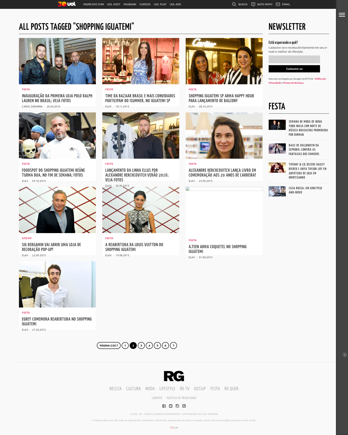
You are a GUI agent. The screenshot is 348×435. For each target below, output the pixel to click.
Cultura (133, 389)
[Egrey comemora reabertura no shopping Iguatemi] (57, 306)
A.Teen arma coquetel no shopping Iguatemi (218, 249)
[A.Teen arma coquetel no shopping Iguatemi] (224, 190)
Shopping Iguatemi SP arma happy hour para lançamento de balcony (221, 98)
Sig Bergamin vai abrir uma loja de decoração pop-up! (51, 247)
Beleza (116, 389)
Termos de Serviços (293, 82)
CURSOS (145, 4)
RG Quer (231, 389)
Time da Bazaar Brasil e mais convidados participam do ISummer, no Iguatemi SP (140, 98)
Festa (215, 389)
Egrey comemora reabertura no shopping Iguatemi (57, 321)
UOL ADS (175, 4)
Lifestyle (167, 389)
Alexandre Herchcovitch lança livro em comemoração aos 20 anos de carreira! (222, 173)
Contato (157, 398)
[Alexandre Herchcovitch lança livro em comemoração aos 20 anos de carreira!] (224, 157)
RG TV (185, 389)
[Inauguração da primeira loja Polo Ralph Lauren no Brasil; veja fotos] (57, 83)
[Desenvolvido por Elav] (174, 429)
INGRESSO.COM (93, 4)
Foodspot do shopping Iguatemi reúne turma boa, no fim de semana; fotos (53, 173)
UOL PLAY (160, 4)
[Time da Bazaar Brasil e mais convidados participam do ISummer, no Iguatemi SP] (140, 83)
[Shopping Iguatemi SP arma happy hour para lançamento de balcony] (224, 83)
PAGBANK (130, 4)
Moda (150, 389)
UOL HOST (113, 4)
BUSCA (243, 4)
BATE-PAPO (264, 4)
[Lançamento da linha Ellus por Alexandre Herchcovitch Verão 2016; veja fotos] (140, 157)
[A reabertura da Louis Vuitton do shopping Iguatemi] (140, 232)
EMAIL (286, 4)
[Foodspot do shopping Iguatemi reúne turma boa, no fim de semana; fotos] (57, 157)
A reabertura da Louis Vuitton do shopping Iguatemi (134, 247)
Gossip (200, 389)
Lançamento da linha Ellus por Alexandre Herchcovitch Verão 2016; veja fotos (137, 175)
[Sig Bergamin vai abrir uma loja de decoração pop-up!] (57, 232)
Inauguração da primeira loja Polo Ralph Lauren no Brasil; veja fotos (57, 98)
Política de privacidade (181, 398)
